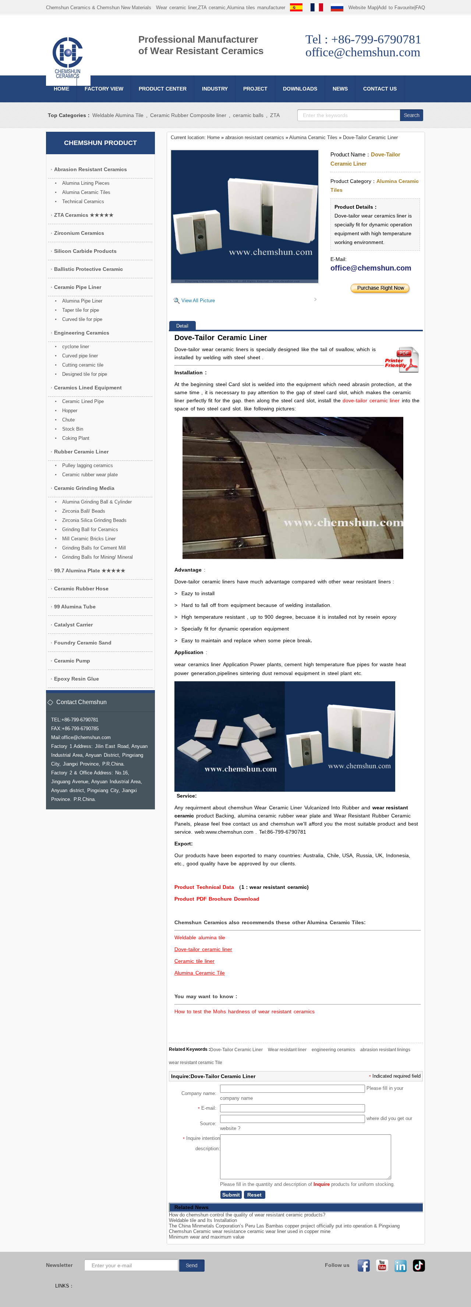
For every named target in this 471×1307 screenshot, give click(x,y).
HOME (61, 89)
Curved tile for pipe (82, 319)
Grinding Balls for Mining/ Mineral (97, 557)
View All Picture (198, 300)
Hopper (69, 410)
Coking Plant (75, 438)
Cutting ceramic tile (82, 365)
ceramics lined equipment (88, 388)
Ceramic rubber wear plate (90, 474)
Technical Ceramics (83, 201)
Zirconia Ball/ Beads (83, 511)
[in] (398, 1265)
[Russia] (337, 7)
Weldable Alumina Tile (118, 115)
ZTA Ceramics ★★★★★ (84, 215)
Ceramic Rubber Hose (81, 588)
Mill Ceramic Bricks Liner (89, 538)
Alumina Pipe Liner (82, 301)
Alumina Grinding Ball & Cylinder (97, 502)
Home (213, 137)
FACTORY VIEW (104, 89)
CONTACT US (380, 89)
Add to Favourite (396, 7)
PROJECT (255, 89)
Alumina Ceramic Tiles (313, 137)
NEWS (340, 89)
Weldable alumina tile (199, 937)
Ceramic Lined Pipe (83, 401)
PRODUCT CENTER (163, 89)
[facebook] (361, 1265)
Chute (68, 420)
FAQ (420, 7)
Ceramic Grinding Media (84, 488)
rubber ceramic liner (81, 452)
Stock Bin (72, 429)
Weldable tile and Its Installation (203, 1220)
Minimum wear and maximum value (206, 1237)
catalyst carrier (73, 625)
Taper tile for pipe (80, 310)
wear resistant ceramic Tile (195, 1062)
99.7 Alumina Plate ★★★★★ (89, 570)
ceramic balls (248, 115)
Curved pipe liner (80, 355)
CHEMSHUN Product (100, 142)
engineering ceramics (333, 1049)
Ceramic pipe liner (77, 287)
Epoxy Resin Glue (76, 679)
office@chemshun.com (370, 268)
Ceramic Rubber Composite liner (188, 115)
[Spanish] (296, 7)
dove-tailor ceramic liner (371, 400)
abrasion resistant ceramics (254, 137)
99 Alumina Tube (75, 607)
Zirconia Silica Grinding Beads (94, 520)
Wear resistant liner (287, 1049)
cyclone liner (75, 346)
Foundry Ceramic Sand (82, 643)
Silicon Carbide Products (85, 251)
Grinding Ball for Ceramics (90, 529)
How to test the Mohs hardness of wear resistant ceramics (244, 1011)
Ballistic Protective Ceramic (88, 269)
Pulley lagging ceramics (87, 465)
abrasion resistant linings (385, 1049)
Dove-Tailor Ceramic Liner (370, 137)
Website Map (362, 7)
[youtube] (379, 1265)
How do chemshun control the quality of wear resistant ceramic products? (247, 1215)
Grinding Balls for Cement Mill (94, 548)
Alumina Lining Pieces (86, 183)
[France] (317, 7)
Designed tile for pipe (84, 374)
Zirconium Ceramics (79, 233)
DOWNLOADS (300, 89)
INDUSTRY (215, 89)
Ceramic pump (72, 661)
